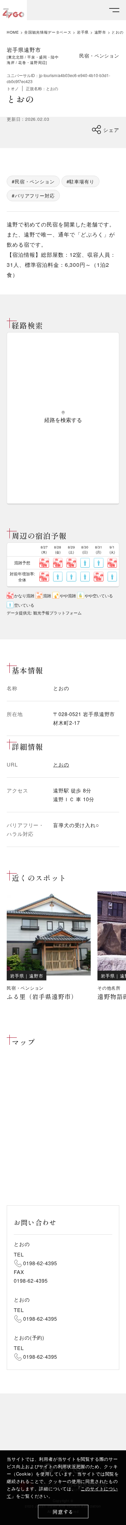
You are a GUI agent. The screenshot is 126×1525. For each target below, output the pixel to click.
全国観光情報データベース (47, 32)
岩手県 (83, 32)
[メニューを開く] (114, 10)
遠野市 (100, 32)
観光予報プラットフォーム (57, 612)
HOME (13, 32)
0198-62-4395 (40, 1263)
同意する (63, 1511)
